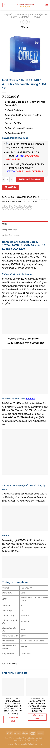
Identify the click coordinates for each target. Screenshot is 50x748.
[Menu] (4, 5)
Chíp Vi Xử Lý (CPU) (18, 197)
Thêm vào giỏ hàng (30, 179)
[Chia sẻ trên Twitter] (14, 207)
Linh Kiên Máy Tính (24, 14)
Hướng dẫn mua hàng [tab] (11, 235)
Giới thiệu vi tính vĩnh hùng (15, 738)
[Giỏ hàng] (46, 5)
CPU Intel (25, 17)
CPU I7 (37, 17)
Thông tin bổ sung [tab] (9, 230)
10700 (8, 201)
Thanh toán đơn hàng (21, 740)
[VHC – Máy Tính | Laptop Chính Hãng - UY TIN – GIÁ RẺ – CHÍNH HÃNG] (25, 5)
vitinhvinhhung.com (33, 744)
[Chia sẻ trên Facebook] (9, 207)
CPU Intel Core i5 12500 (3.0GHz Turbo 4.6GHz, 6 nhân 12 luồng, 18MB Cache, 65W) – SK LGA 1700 (13, 706)
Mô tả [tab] (4, 224)
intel (19, 201)
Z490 (41, 501)
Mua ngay (10, 187)
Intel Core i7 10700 (29, 201)
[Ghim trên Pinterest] (24, 207)
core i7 (14, 201)
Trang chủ (7, 14)
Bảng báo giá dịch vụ (36, 738)
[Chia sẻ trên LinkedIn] (29, 207)
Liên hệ (34, 740)
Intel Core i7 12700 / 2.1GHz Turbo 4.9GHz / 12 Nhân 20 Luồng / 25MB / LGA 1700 (37, 704)
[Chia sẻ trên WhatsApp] (4, 207)
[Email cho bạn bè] (19, 207)
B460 (33, 501)
